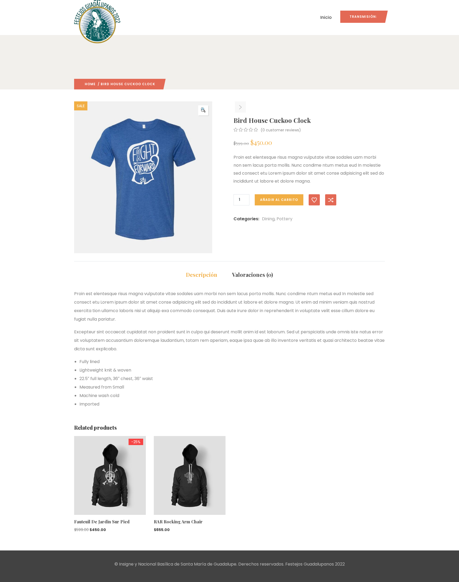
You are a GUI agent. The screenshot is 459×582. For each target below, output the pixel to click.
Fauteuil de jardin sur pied (102, 521)
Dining (268, 219)
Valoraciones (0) (252, 274)
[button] (203, 110)
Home (90, 84)
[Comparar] (330, 199)
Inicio (326, 17)
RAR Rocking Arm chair (178, 521)
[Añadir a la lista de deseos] (314, 199)
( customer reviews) (281, 130)
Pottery (284, 219)
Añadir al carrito (279, 199)
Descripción (201, 274)
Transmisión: (363, 16)
